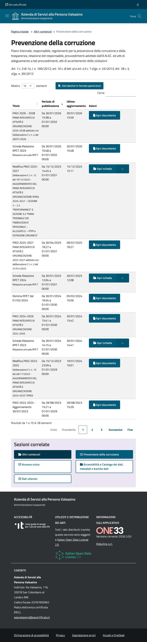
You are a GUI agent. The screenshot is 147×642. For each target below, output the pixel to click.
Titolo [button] (16, 106)
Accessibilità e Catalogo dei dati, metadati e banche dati (101, 466)
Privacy (60, 635)
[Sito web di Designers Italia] (32, 525)
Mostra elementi (29, 86)
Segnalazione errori (84, 635)
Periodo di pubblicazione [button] (50, 103)
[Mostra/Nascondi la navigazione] (7, 16)
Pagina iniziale (20, 31)
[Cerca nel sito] (139, 16)
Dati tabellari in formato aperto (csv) (81, 86)
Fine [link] (130, 430)
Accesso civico (30, 464)
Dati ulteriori (29, 479)
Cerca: (101, 93)
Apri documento (105, 115)
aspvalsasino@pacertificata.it (32, 617)
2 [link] (92, 430)
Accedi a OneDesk (114, 635)
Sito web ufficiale (17, 4)
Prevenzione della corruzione (104, 454)
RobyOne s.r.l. (104, 544)
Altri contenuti (43, 31)
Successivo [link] (115, 430)
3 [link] (101, 430)
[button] (138, 4)
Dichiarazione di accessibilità (31, 635)
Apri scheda (104, 168)
